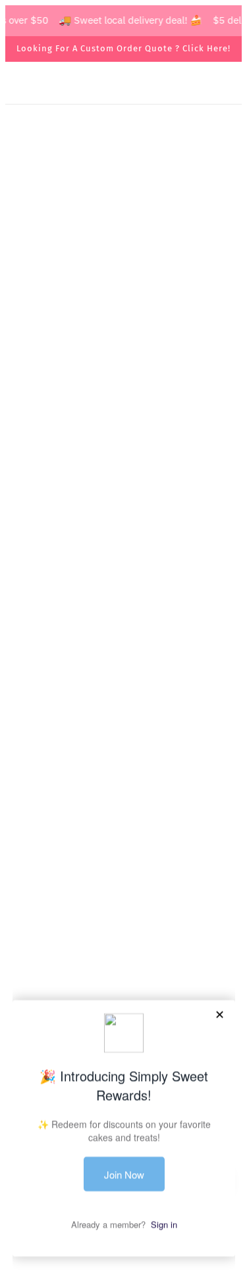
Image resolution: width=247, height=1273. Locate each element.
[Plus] (87, 423)
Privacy (123, 913)
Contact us (124, 873)
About (123, 854)
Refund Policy (124, 934)
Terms (124, 894)
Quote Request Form (124, 472)
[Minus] (29, 423)
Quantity (38, 397)
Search (124, 833)
